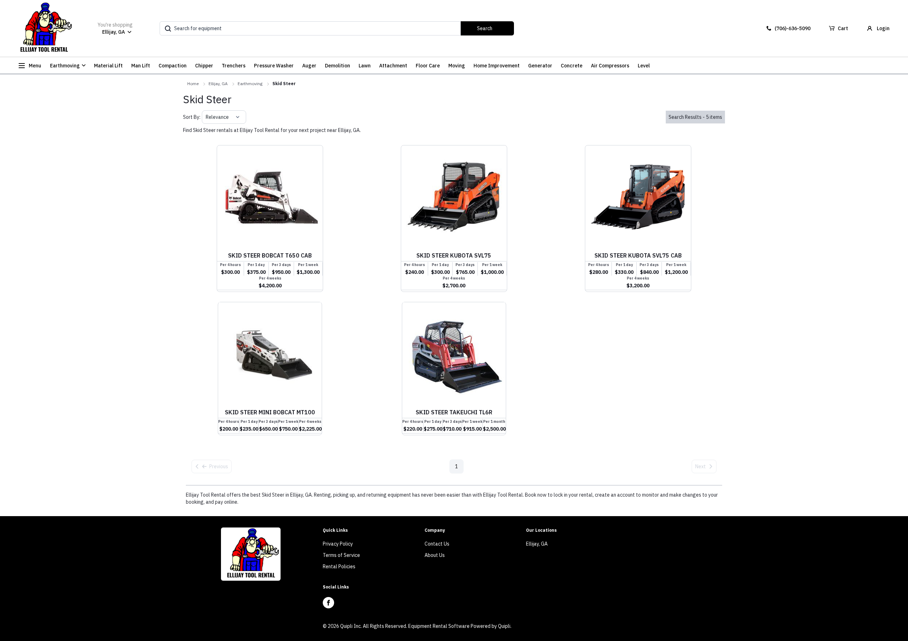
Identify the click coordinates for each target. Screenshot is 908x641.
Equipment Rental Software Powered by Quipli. (459, 626)
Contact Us (437, 544)
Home (193, 83)
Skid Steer (284, 83)
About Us (435, 555)
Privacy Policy (338, 544)
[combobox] (206, 117)
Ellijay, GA (218, 83)
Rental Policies (339, 566)
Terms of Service (341, 555)
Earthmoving (250, 83)
